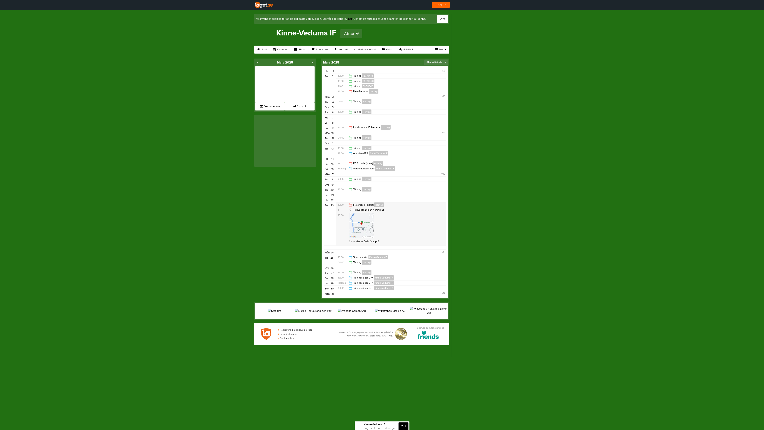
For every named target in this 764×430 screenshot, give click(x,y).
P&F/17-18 (368, 75)
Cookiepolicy (287, 338)
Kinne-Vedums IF (378, 153)
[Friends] (428, 335)
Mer (441, 49)
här (350, 19)
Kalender (282, 49)
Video (389, 49)
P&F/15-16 (368, 86)
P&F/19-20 (368, 81)
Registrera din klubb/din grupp (296, 329)
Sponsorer (322, 49)
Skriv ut (301, 106)
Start (263, 49)
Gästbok (408, 49)
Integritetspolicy (288, 334)
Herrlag (374, 91)
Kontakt (343, 49)
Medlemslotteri (366, 49)
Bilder (302, 49)
